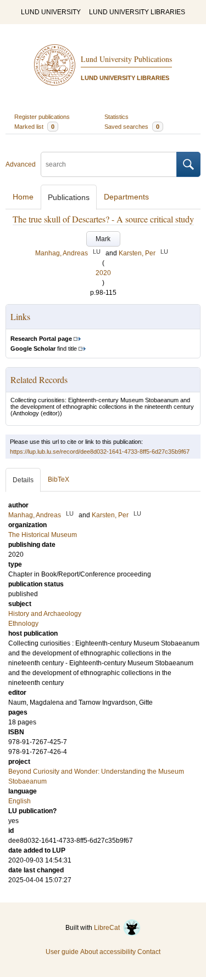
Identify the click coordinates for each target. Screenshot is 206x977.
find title (43, 348)
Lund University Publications (126, 59)
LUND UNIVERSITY (51, 12)
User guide (62, 952)
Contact (148, 952)
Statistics (116, 116)
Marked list (34, 126)
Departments (126, 196)
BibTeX (58, 479)
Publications (69, 197)
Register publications (42, 116)
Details (23, 480)
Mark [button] (103, 239)
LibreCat (108, 928)
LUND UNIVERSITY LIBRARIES (137, 12)
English (19, 801)
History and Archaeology (44, 614)
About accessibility (108, 952)
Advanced (20, 164)
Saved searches (131, 126)
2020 (103, 273)
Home (23, 196)
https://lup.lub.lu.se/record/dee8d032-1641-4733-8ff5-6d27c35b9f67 (100, 451)
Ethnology (23, 623)
